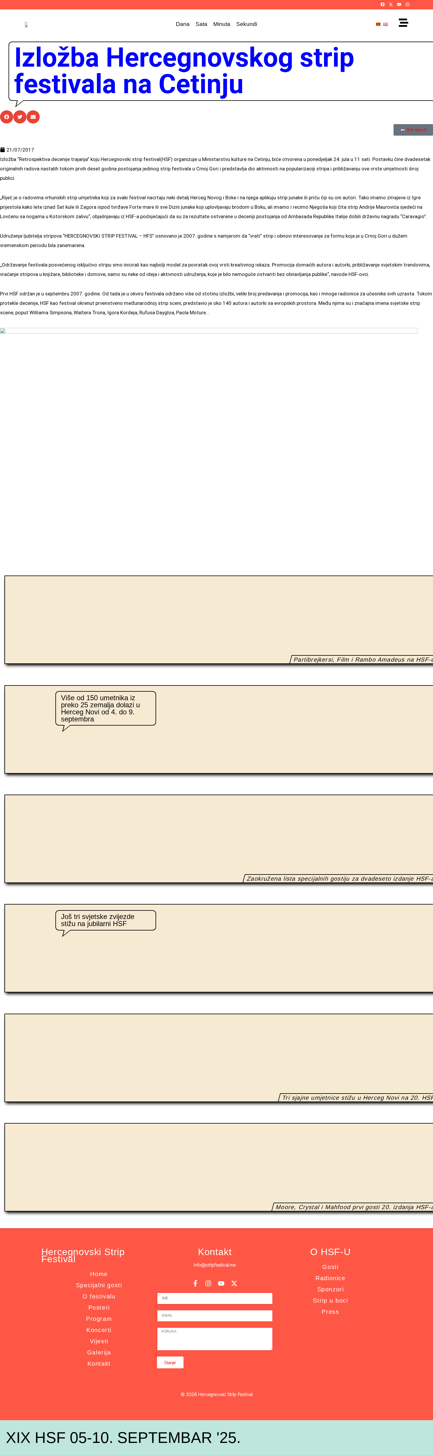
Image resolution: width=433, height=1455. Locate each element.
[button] (6, 117)
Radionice (330, 1278)
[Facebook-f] (195, 1283)
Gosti (330, 1267)
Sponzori (330, 1289)
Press (330, 1311)
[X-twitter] (391, 4)
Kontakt (99, 1363)
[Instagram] (407, 4)
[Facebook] (383, 4)
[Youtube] (399, 4)
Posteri (99, 1307)
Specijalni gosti (99, 1285)
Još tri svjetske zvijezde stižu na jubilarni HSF (97, 920)
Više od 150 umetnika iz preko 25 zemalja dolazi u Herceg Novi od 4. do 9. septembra (100, 708)
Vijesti (99, 1341)
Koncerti (99, 1330)
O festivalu (99, 1296)
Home (99, 1274)
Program (99, 1319)
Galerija (99, 1352)
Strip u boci (330, 1300)
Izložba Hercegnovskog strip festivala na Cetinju (184, 71)
